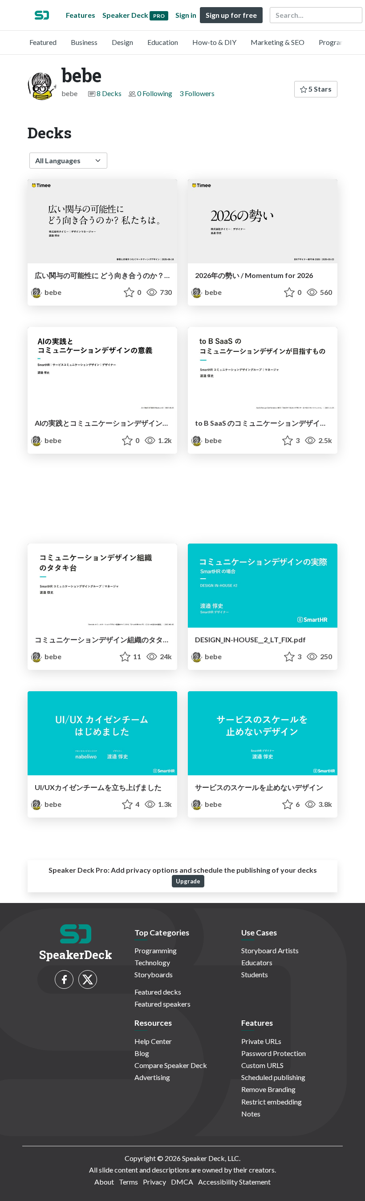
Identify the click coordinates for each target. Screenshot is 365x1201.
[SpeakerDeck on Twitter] (87, 979)
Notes (250, 1113)
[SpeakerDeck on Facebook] (64, 979)
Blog (141, 1053)
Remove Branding (268, 1089)
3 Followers (197, 93)
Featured (43, 42)
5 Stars (319, 89)
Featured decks (157, 991)
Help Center (153, 1041)
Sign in (185, 15)
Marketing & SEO (277, 42)
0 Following (154, 93)
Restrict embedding (271, 1101)
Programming (340, 42)
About (104, 1181)
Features (80, 15)
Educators (256, 962)
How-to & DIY (214, 42)
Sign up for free (231, 15)
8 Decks (109, 93)
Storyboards (153, 974)
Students (254, 974)
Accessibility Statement (234, 1181)
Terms (128, 1181)
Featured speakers (162, 1003)
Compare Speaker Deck (170, 1065)
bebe (52, 292)
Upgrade (188, 881)
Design (122, 42)
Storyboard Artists (270, 950)
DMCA (182, 1181)
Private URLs (261, 1041)
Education (162, 42)
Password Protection (273, 1053)
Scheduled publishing (273, 1077)
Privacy (154, 1181)
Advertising (152, 1077)
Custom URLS (262, 1065)
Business (84, 42)
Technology (152, 962)
